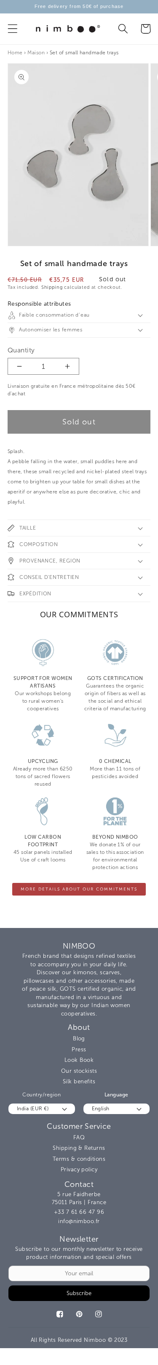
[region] (79, 6)
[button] (13, 29)
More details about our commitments (79, 889)
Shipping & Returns (79, 1148)
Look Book (79, 1060)
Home (15, 53)
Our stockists (79, 1071)
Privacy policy (79, 1169)
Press (79, 1049)
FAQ (79, 1137)
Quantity (21, 350)
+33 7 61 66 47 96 (79, 1212)
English (101, 1109)
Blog (79, 1038)
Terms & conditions (79, 1159)
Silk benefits (79, 1081)
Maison (36, 53)
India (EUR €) (32, 1109)
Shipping (52, 287)
